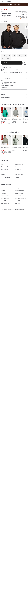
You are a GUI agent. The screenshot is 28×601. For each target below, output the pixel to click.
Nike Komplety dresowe (21, 206)
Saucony (3, 174)
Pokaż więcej (4, 87)
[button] (14, 36)
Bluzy (13, 209)
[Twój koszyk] (25, 1)
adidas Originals (19, 164)
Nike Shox (17, 203)
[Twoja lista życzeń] (22, 1)
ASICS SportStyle (5, 167)
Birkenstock (18, 169)
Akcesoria (3, 193)
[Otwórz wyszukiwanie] (15, 1)
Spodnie (3, 190)
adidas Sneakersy (5, 195)
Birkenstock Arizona (20, 195)
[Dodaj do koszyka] (10, 108)
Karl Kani (17, 177)
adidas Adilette (19, 193)
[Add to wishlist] (26, 27)
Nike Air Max (18, 201)
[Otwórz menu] (2, 1)
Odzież (9, 209)
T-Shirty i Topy (18, 188)
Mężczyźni (3, 209)
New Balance (4, 169)
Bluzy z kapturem (19, 190)
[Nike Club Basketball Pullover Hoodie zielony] (17, 140)
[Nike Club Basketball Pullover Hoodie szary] (17, 112)
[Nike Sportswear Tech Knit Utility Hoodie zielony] (6, 140)
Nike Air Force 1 (5, 201)
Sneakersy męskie (5, 206)
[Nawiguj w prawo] (26, 37)
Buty (2, 188)
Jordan (17, 167)
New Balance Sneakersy (21, 198)
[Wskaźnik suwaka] (13, 48)
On (2, 179)
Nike (2, 11)
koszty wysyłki (24, 12)
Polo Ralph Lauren (19, 174)
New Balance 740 (5, 198)
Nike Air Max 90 (5, 203)
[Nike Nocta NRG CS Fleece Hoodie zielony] (6, 112)
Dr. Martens (4, 172)
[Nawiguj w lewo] (1, 37)
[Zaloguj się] (18, 1)
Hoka (16, 172)
